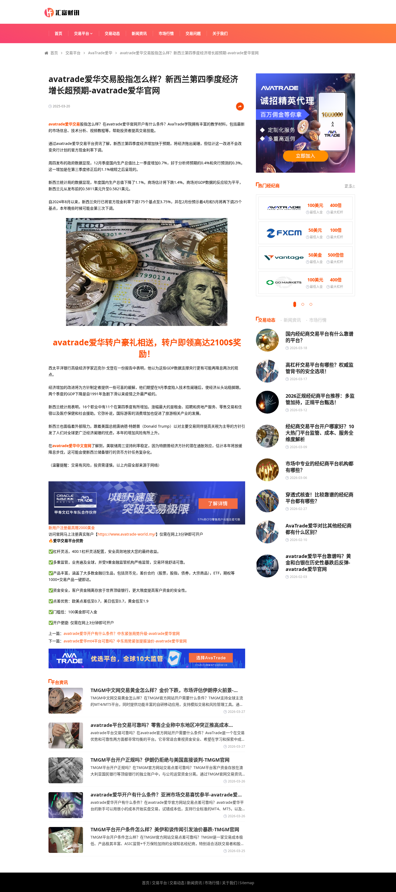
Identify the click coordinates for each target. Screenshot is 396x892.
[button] (294, 304)
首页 (58, 33)
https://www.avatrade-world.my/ (127, 534)
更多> (350, 185)
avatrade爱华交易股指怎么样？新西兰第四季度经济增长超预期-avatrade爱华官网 (189, 52)
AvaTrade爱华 (100, 52)
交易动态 (112, 33)
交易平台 (81, 33)
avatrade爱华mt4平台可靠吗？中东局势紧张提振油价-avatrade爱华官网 (125, 641)
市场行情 (166, 33)
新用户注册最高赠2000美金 (71, 527)
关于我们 (220, 33)
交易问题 (193, 33)
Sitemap (246, 882)
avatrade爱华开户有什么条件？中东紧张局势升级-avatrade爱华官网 (122, 633)
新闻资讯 (139, 33)
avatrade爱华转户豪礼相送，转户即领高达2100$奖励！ (147, 348)
